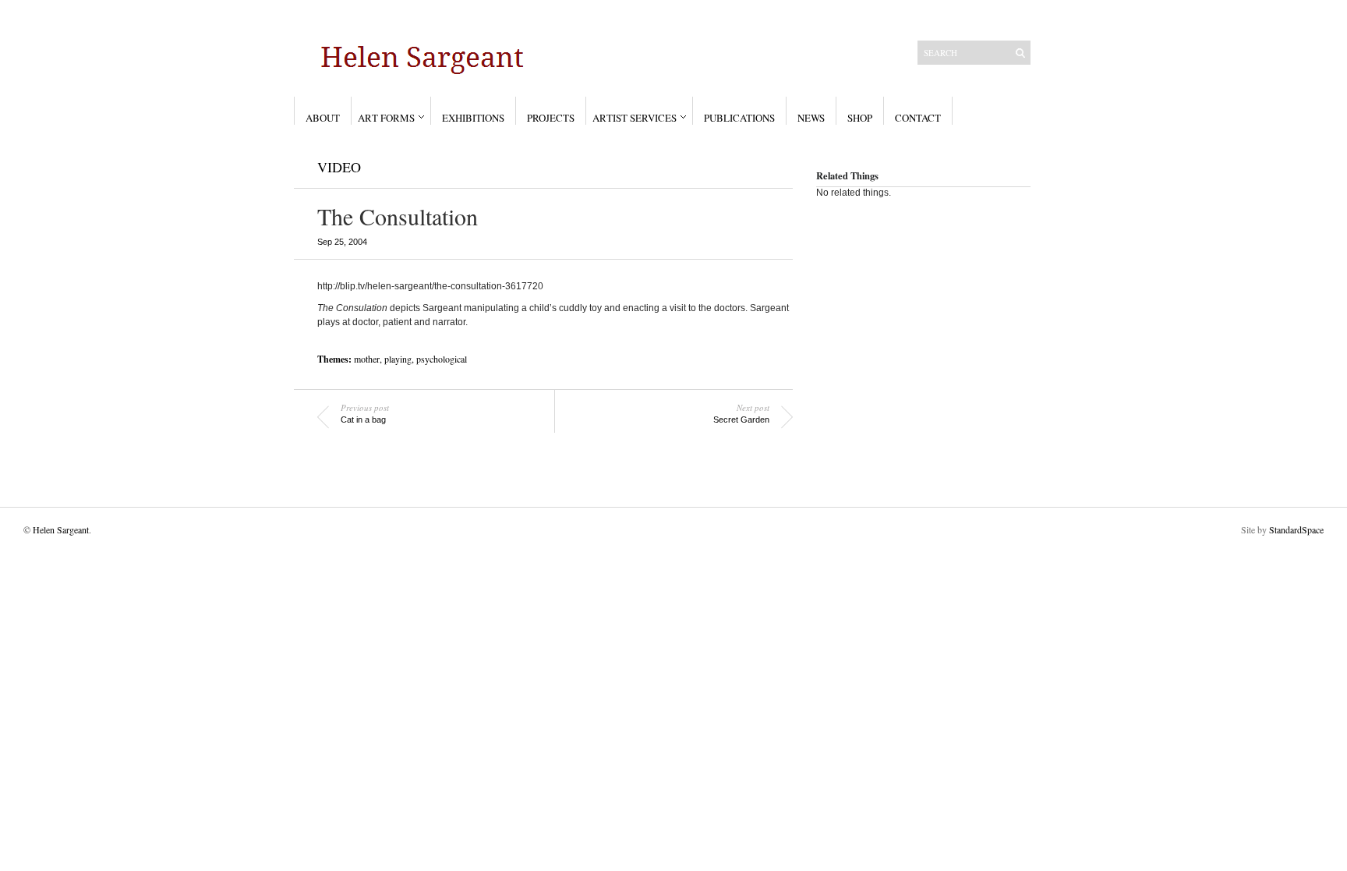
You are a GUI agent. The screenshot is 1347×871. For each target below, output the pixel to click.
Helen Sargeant (61, 529)
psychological (441, 358)
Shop (859, 118)
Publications (739, 118)
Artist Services (634, 118)
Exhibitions (473, 118)
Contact (918, 118)
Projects (551, 118)
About (323, 118)
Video (339, 167)
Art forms (386, 118)
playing (398, 358)
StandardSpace (1296, 529)
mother (367, 358)
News (811, 118)
